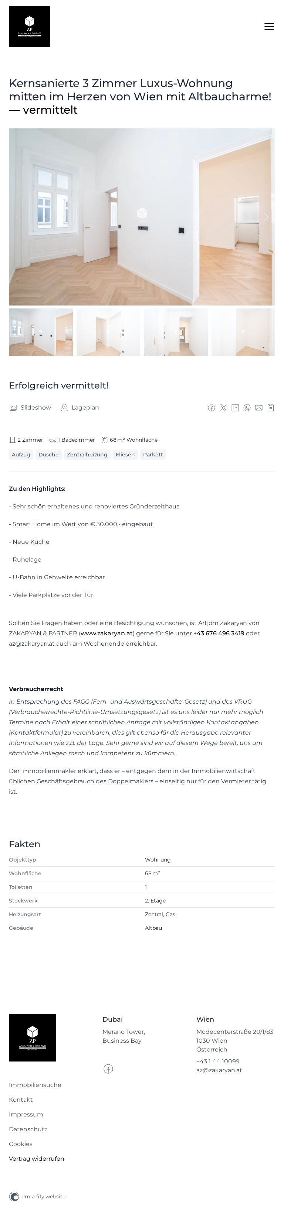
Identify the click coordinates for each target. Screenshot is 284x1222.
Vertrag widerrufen (36, 1158)
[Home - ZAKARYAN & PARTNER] (29, 26)
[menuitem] (48, 1085)
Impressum (26, 1114)
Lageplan (85, 407)
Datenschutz (28, 1129)
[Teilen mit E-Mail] (258, 407)
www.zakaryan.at (107, 633)
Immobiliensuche (35, 1084)
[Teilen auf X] (223, 407)
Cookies (21, 1143)
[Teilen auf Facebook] (211, 407)
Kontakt (21, 1099)
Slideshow (36, 407)
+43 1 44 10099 (218, 1061)
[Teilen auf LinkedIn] (235, 407)
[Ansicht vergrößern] (142, 217)
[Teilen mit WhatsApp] (247, 407)
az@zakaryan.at (219, 1070)
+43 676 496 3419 (218, 633)
